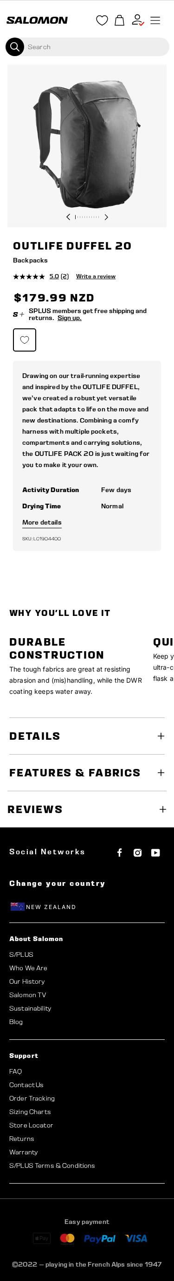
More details (42, 522)
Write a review (96, 276)
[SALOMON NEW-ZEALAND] (37, 20)
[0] (120, 20)
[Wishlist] (102, 22)
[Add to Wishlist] (24, 340)
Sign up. (70, 317)
